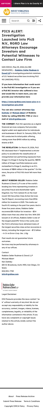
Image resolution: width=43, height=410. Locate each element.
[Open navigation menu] (4, 20)
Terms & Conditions (32, 401)
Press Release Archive (25, 396)
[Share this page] (39, 20)
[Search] (28, 20)
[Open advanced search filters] (33, 20)
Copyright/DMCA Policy (14, 406)
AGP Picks (5, 4)
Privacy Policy (33, 406)
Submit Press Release (12, 401)
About (11, 396)
